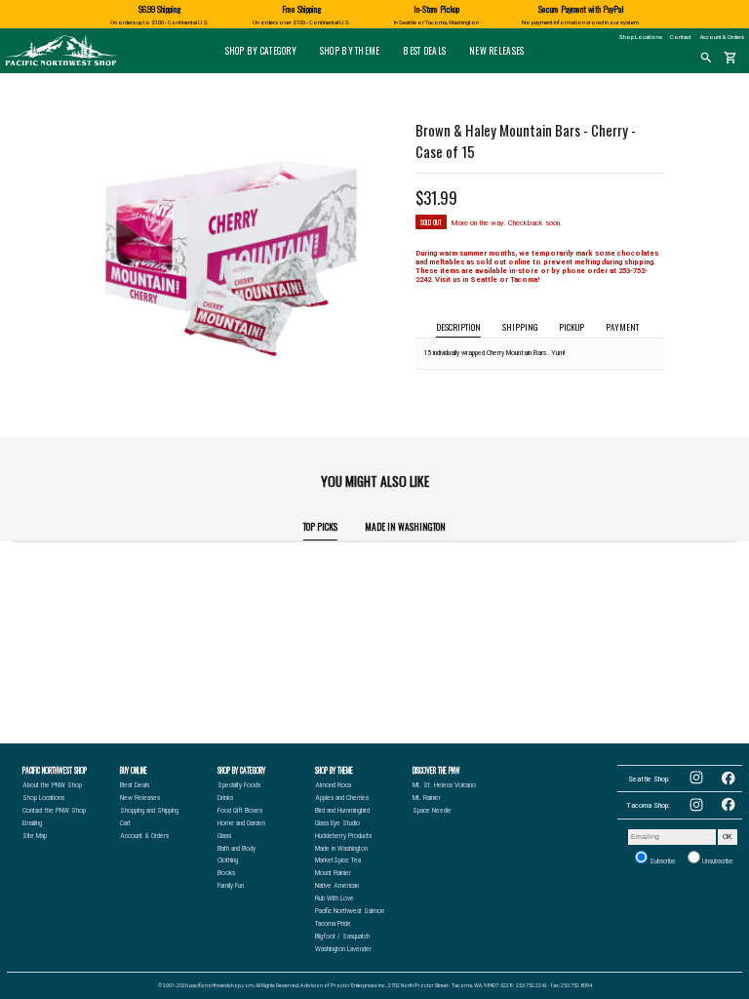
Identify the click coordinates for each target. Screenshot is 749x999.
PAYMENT (622, 327)
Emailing (32, 823)
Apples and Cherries (342, 798)
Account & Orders (722, 36)
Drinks (225, 798)
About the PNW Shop (52, 785)
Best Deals (424, 51)
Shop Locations (640, 36)
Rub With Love (334, 898)
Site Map (34, 836)
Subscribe (662, 861)
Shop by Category (260, 51)
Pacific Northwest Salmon (349, 911)
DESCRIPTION (458, 327)
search (706, 57)
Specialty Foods (238, 785)
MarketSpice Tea (338, 860)
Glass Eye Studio (337, 823)
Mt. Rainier (427, 798)
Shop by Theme (350, 51)
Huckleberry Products (343, 836)
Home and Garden (241, 823)
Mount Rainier (333, 873)
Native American (337, 886)
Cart (125, 823)
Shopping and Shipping (149, 811)
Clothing (227, 860)
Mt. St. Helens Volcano (444, 785)
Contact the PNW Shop (54, 811)
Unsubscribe (716, 861)
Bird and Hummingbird (342, 811)
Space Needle (432, 811)
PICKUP (571, 327)
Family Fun (230, 886)
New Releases (496, 51)
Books (226, 873)
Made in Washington (405, 527)
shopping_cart (730, 57)
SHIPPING (519, 327)
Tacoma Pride (333, 924)
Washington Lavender (343, 949)
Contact (680, 36)
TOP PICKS (320, 527)
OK (727, 837)
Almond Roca (333, 785)
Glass (224, 836)
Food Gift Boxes (239, 811)
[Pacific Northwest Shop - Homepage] (61, 64)
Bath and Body (236, 849)
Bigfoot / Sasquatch (342, 936)
